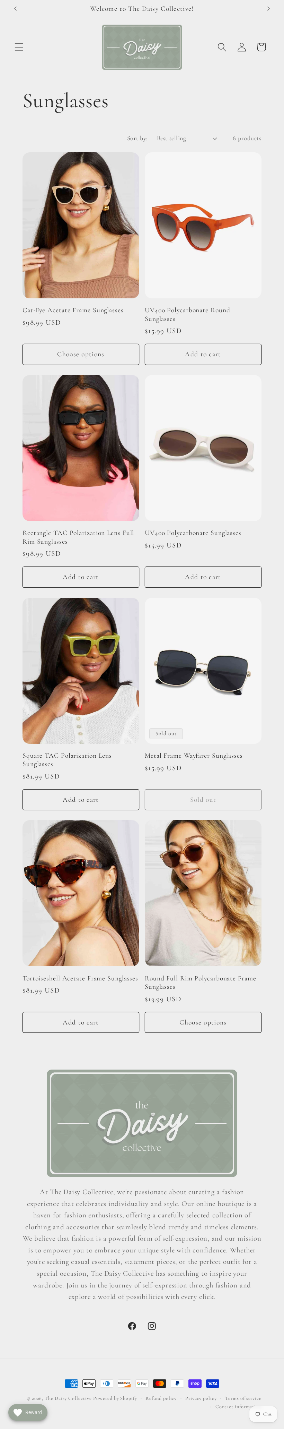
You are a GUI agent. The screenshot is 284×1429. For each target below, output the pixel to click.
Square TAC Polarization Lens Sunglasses (67, 759)
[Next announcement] (268, 8)
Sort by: (137, 138)
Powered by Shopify (115, 1398)
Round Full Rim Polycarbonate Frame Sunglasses (200, 982)
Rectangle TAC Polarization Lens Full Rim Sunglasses (78, 537)
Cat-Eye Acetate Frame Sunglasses (73, 310)
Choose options (80, 354)
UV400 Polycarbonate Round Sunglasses (187, 314)
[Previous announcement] (15, 8)
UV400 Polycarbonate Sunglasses (193, 533)
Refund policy (161, 1398)
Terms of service (243, 1398)
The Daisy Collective (68, 1398)
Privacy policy (201, 1398)
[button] (19, 47)
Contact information (238, 1407)
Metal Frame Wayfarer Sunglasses (194, 755)
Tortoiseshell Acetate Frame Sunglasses (80, 978)
